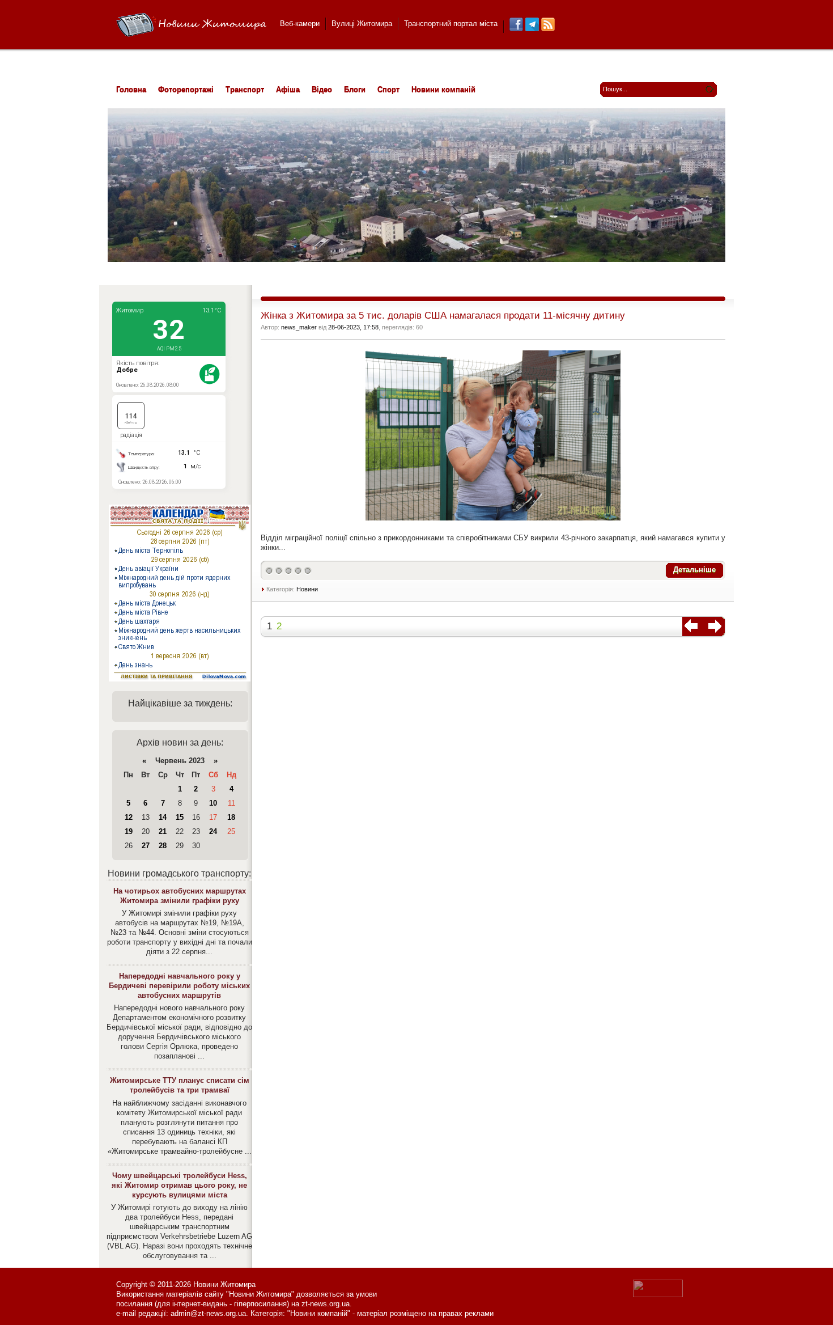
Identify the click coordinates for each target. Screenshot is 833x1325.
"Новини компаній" (318, 1313)
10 (213, 803)
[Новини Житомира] (191, 25)
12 (129, 817)
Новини (307, 589)
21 (163, 831)
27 (146, 845)
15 (180, 817)
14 (163, 817)
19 (129, 831)
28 (163, 845)
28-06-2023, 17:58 (353, 327)
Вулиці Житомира (362, 23)
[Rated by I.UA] (658, 1294)
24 (213, 831)
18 (231, 817)
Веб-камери (300, 23)
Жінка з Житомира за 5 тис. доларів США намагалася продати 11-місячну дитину (443, 315)
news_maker (299, 327)
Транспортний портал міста (451, 23)
